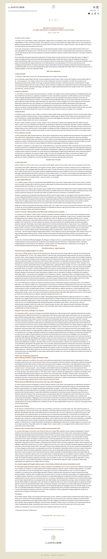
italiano (93, 11)
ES (52, 20)
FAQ (42, 555)
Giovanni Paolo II (14, 11)
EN (49, 20)
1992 (29, 11)
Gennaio (34, 11)
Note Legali (46, 555)
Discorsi (24, 11)
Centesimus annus (59, 366)
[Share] (98, 13)
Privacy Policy (61, 555)
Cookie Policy (54, 555)
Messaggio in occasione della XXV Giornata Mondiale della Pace (59, 290)
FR (55, 20)
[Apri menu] (97, 7)
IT (57, 20)
